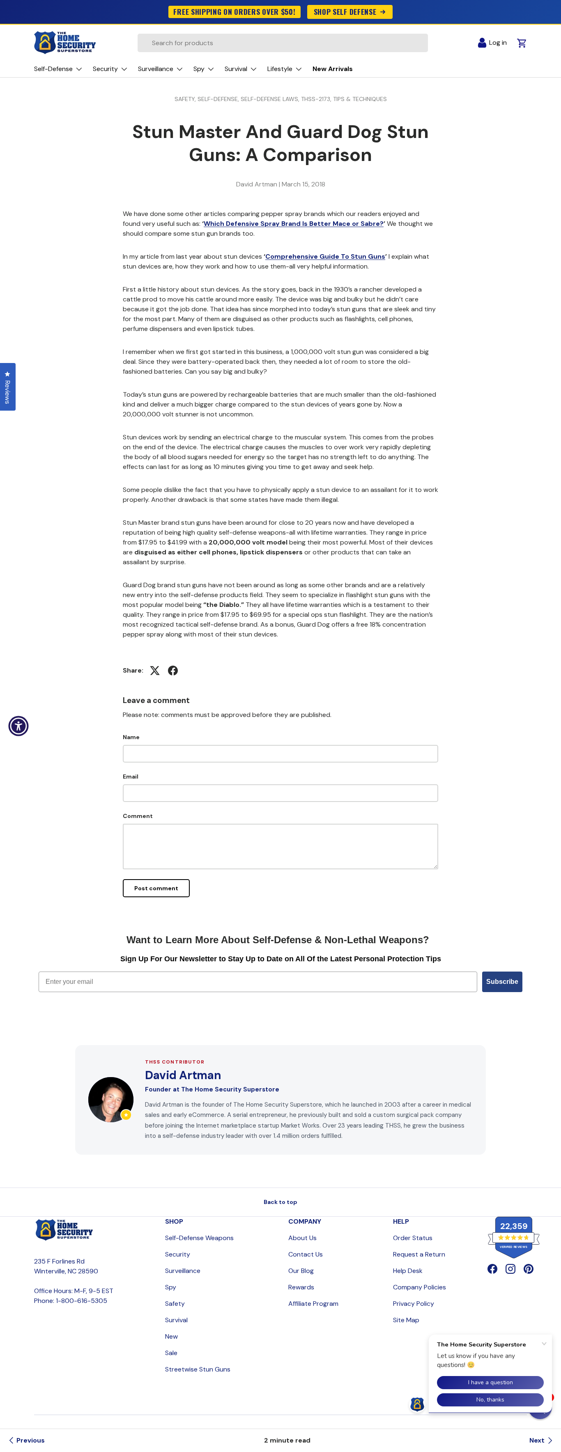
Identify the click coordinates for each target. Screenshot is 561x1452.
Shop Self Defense (345, 11)
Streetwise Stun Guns (197, 1369)
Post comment (156, 888)
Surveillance (182, 1270)
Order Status (412, 1238)
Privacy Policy (413, 1303)
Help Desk (408, 1270)
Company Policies (419, 1287)
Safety (175, 1303)
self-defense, (219, 99)
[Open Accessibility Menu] (18, 726)
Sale (171, 1353)
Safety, (186, 99)
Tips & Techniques (360, 99)
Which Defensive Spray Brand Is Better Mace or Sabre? (294, 223)
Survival (176, 1320)
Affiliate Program (313, 1303)
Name (131, 737)
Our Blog (301, 1270)
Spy (170, 1287)
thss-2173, (317, 99)
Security (177, 1254)
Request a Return (419, 1254)
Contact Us (305, 1254)
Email (130, 776)
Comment (138, 816)
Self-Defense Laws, (271, 99)
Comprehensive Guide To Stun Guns (325, 256)
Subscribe (502, 981)
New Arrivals (333, 68)
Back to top (280, 1202)
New (171, 1336)
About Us (302, 1238)
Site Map (406, 1320)
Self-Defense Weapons (199, 1238)
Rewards (301, 1287)
